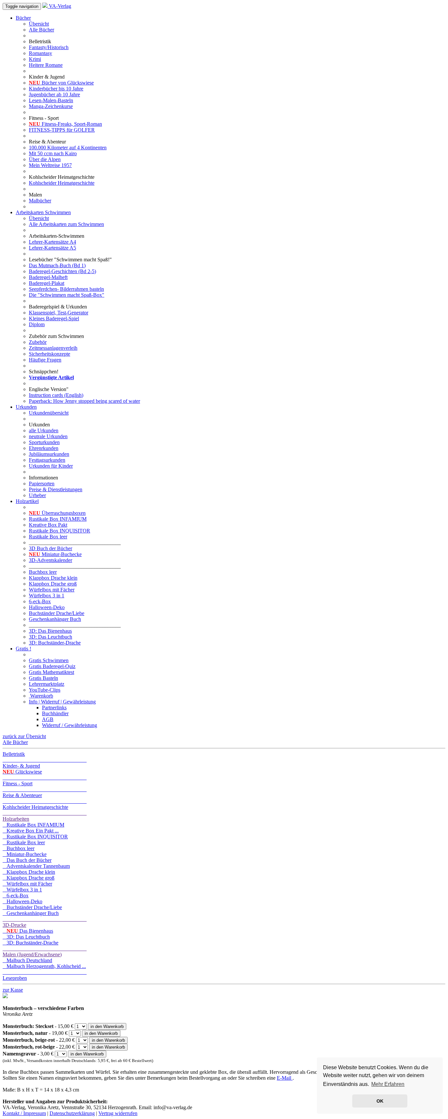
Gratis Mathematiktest (51, 672)
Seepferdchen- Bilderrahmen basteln (66, 289)
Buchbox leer (43, 572)
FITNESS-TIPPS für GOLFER (62, 130)
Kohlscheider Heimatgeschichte (61, 183)
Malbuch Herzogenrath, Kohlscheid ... (44, 966)
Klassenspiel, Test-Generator (58, 312)
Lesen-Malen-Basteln (51, 100)
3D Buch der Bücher (50, 548)
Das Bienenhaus (30, 931)
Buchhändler (55, 713)
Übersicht (39, 24)
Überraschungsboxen (57, 513)
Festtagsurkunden (47, 460)
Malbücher (40, 200)
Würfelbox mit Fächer (51, 589)
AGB (47, 719)
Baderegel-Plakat (46, 283)
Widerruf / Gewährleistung (69, 725)
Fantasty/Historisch (49, 47)
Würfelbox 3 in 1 (46, 595)
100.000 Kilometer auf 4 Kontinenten (68, 147)
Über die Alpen (45, 159)
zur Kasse (13, 990)
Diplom (37, 324)
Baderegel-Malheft (48, 277)
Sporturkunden (44, 442)
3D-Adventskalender (50, 560)
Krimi (35, 59)
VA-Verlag (59, 6)
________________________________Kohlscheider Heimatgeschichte (45, 804)
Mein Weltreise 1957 (50, 165)
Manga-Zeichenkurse (51, 106)
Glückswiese (22, 771)
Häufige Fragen (45, 360)
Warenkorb (41, 696)
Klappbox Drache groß (53, 584)
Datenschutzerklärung (72, 1113)
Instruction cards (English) (56, 395)
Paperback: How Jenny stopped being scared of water (84, 401)
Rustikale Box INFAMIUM (58, 519)
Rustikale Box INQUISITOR (59, 530)
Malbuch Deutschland (27, 960)
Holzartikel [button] (27, 501)
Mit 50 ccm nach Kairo (53, 153)
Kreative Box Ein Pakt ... (31, 830)
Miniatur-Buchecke (55, 554)
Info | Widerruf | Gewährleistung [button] (62, 701)
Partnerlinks (54, 707)
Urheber (37, 495)
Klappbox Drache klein (53, 578)
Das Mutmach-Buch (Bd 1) (57, 265)
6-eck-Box (40, 601)
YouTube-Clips (44, 690)
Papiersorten (41, 483)
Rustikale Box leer (48, 536)
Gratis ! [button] (23, 648)
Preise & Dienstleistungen (55, 489)
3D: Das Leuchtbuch (50, 637)
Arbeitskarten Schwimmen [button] (43, 212)
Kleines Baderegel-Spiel (54, 318)
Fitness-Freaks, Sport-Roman (65, 124)
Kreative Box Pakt (48, 525)
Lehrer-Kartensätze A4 (52, 242)
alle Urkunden (43, 430)
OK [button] (380, 1101)
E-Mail (285, 1078)
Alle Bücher (41, 29)
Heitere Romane (46, 65)
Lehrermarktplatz (46, 684)
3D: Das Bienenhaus (50, 631)
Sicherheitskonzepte (49, 354)
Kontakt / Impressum (24, 1113)
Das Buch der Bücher (27, 860)
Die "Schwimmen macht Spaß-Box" (66, 295)
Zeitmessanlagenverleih (53, 348)
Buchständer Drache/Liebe (56, 613)
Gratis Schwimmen (49, 660)
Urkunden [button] (26, 407)
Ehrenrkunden (43, 448)
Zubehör (38, 342)
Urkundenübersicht (49, 413)
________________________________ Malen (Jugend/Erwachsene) (45, 951)
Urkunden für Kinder (51, 466)
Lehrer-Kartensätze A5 (52, 248)
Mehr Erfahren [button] (387, 1084)
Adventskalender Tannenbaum (36, 866)
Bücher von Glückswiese (61, 82)
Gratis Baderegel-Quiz (52, 666)
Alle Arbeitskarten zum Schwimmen (66, 224)
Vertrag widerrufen (117, 1113)
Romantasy (40, 53)
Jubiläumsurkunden (49, 454)
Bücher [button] (23, 18)
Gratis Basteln (43, 678)
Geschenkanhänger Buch (55, 619)
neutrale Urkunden (48, 436)
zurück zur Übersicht (24, 736)
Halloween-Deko (47, 607)
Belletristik (14, 754)
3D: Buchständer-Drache (55, 642)
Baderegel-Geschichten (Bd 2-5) (62, 271)
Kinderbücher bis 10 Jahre (56, 88)
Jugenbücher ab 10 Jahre (54, 94)
